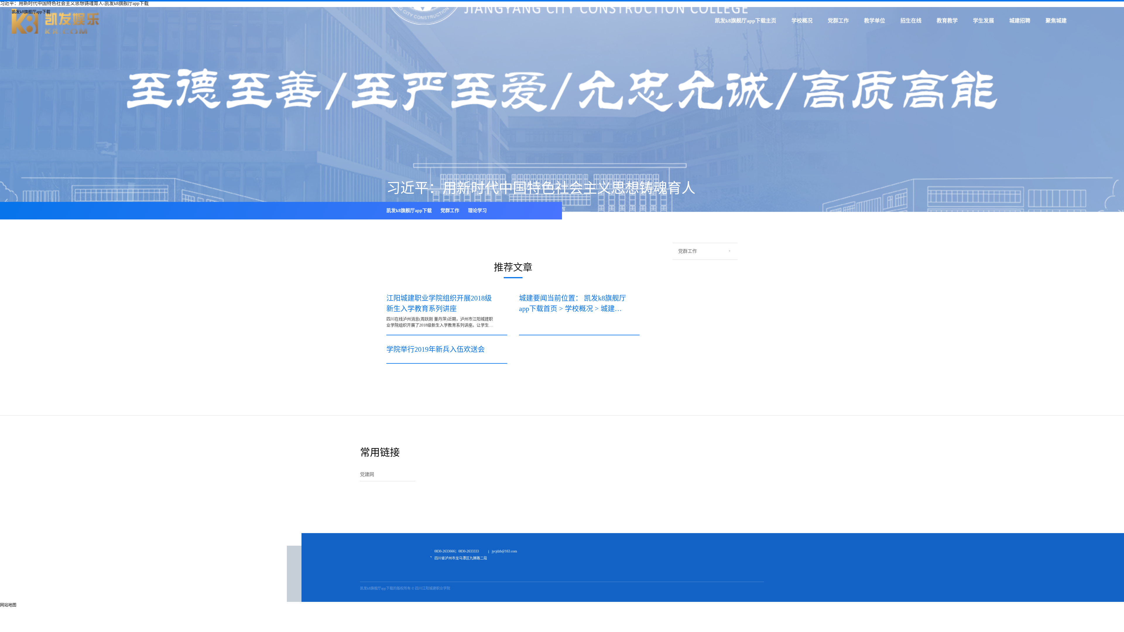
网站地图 (8, 605)
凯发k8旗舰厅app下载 (31, 12)
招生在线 (910, 21)
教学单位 (874, 21)
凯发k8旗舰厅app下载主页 (745, 21)
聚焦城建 (1056, 21)
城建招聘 (1019, 21)
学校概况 (802, 21)
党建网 (367, 474)
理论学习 (477, 210)
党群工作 (838, 21)
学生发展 (983, 21)
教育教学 (947, 21)
